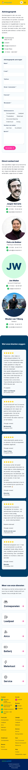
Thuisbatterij (10, 116)
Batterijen (3, 727)
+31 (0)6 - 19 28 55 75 (15, 324)
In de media (4, 749)
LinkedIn (6, 42)
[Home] (7, 2)
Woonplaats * (7, 102)
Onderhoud (9, 122)
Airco (2, 725)
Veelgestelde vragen (20, 754)
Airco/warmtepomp (12, 119)
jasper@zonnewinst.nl (15, 212)
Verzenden (8, 148)
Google (20, 705)
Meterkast (20, 116)
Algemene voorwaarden (14, 766)
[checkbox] (5, 113)
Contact (17, 752)
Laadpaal (21, 113)
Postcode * (7, 95)
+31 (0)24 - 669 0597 (10, 52)
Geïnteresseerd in (9, 110)
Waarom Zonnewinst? (20, 743)
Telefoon (6, 79)
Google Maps (8, 49)
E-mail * (6, 71)
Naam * (6, 63)
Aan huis (9, 128)
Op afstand (18, 128)
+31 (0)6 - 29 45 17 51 (15, 247)
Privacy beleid (14, 767)
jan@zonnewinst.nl (15, 288)
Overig (18, 122)
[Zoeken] (21, 2)
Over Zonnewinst (19, 740)
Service (17, 731)
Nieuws (3, 747)
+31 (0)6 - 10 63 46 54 (15, 209)
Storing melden (19, 734)
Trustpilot (20, 708)
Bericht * (6, 131)
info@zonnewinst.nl (10, 46)
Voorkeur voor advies (10, 125)
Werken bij (18, 745)
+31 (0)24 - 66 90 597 (15, 286)
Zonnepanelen (10, 113)
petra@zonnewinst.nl (15, 250)
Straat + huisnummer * (10, 87)
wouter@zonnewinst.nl (15, 327)
